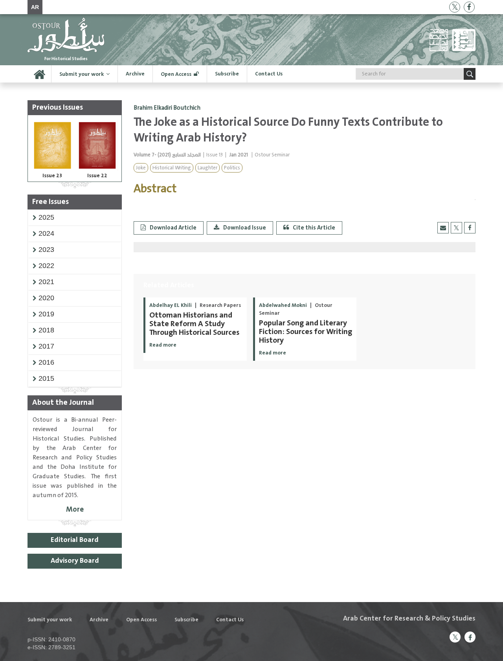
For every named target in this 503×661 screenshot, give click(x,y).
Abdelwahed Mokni (283, 305)
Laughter (207, 168)
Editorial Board (75, 540)
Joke (141, 168)
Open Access (176, 74)
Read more (162, 345)
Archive (135, 74)
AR (35, 7)
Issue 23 (52, 175)
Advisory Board (75, 561)
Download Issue (244, 228)
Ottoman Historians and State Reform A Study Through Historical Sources (194, 324)
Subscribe (227, 74)
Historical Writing (171, 168)
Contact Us (269, 74)
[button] (46, 217)
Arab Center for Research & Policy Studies (409, 618)
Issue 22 (97, 175)
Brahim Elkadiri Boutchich (167, 108)
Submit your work (81, 74)
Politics (232, 168)
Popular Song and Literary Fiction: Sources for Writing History (305, 332)
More (75, 509)
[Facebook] (469, 7)
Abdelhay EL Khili (171, 305)
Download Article (173, 228)
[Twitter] (454, 7)
